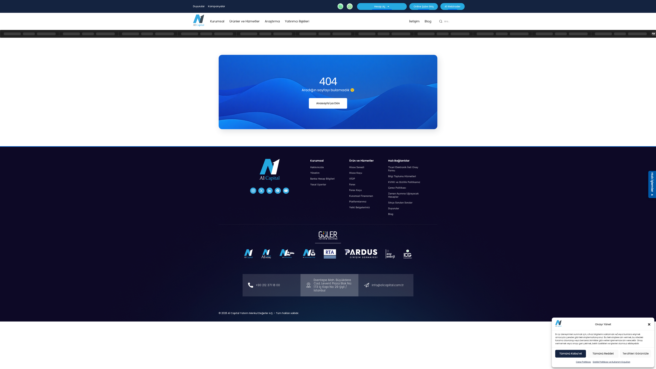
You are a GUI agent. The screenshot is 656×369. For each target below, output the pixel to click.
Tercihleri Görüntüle (636, 353)
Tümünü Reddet (603, 353)
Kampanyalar (216, 6)
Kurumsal (217, 21)
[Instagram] (253, 191)
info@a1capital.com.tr (388, 285)
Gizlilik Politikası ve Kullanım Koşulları (611, 361)
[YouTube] (286, 191)
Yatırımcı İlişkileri (297, 21)
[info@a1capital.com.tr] (366, 285)
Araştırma (272, 21)
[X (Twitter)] (261, 191)
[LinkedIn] (269, 191)
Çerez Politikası (583, 361)
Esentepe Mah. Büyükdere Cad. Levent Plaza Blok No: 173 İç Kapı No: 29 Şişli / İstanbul (333, 285)
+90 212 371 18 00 (268, 285)
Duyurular (199, 6)
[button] (649, 324)
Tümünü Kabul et (570, 353)
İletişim (414, 21)
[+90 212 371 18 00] (250, 285)
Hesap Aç (379, 6)
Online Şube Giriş (424, 6)
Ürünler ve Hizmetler (244, 21)
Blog (428, 21)
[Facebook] (278, 191)
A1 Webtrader (452, 6)
